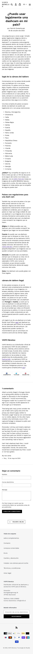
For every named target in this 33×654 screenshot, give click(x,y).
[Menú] (30, 4)
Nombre (4, 474)
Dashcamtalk (6, 359)
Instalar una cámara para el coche (16, 563)
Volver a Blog (18, 522)
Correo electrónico (8, 482)
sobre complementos (11, 538)
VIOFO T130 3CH (18, 179)
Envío (6, 553)
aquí (23, 367)
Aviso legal (7, 573)
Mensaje (4, 489)
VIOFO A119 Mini (7, 247)
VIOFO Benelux (12, 648)
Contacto (7, 543)
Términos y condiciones (12, 568)
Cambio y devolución (11, 558)
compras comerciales (11, 548)
